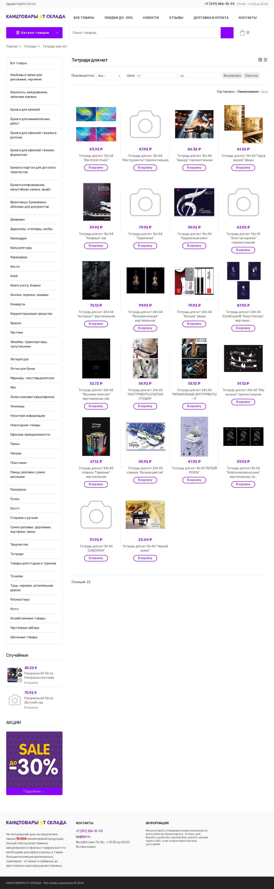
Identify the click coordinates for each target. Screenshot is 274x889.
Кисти (15, 267)
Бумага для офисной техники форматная (32, 152)
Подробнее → (34, 791)
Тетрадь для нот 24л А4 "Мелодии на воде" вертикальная (145, 316)
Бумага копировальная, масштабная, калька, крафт (30, 187)
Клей (14, 276)
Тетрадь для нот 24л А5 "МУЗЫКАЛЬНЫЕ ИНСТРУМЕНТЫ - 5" (194, 394)
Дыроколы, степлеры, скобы (31, 229)
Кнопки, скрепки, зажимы (29, 295)
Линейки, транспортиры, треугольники (29, 344)
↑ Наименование (247, 92)
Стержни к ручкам (24, 518)
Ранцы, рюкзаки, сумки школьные (27, 474)
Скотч (14, 508)
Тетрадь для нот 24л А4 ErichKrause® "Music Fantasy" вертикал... (243, 316)
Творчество (19, 544)
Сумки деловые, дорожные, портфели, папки (30, 529)
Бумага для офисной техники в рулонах (33, 135)
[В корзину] (96, 168)
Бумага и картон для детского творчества (33, 170)
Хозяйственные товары (27, 618)
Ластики (16, 332)
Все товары (18, 63)
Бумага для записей (25, 109)
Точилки (16, 576)
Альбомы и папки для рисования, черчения (26, 77)
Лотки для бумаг (22, 369)
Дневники (17, 219)
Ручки (14, 499)
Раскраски (18, 489)
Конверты (17, 304)
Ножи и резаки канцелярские (32, 397)
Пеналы (15, 453)
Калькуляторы (21, 248)
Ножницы (17, 406)
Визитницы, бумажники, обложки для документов (29, 204)
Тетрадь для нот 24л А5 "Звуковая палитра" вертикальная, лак (96, 394)
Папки (14, 444)
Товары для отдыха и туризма (33, 563)
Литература (19, 359)
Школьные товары (23, 637)
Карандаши (18, 257)
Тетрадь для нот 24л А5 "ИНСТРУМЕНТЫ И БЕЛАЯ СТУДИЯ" (145, 394)
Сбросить (251, 75)
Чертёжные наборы (24, 628)
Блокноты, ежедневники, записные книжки (29, 94)
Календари (18, 238)
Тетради (17, 554)
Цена (264, 92)
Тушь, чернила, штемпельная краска (31, 588)
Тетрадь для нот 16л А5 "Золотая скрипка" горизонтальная (243, 238)
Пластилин (18, 463)
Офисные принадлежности (30, 434)
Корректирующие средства (31, 314)
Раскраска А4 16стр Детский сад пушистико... (38, 702)
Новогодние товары (25, 425)
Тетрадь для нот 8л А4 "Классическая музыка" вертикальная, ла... (243, 472)
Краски (15, 323)
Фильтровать (232, 75)
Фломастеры (20, 599)
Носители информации (27, 416)
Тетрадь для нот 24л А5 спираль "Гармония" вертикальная (96, 472)
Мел (13, 387)
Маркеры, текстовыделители (32, 378)
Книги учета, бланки (25, 285)
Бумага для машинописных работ (30, 121)
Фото (14, 609)
